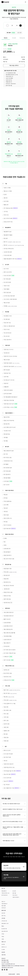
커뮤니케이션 (15, 895)
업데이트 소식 (4, 946)
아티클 (3, 933)
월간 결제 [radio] (19, 32)
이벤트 (3, 939)
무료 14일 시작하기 (14, 65)
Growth (14, 38)
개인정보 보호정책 (11, 974)
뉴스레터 (3, 949)
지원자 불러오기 (4, 903)
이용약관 (18, 974)
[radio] (11, 32)
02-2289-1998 (5, 962)
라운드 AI (3, 901)
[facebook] (4, 969)
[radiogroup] (14, 33)
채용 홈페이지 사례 (5, 923)
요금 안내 (3, 913)
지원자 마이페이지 (16, 897)
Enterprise (22, 38)
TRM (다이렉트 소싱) (5, 893)
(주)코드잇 (3, 958)
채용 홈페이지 (4, 891)
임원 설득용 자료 (5, 931)
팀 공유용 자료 (4, 928)
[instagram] (2, 969)
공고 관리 (14, 891)
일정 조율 (14, 893)
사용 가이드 (4, 954)
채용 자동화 (4, 905)
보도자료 (3, 944)
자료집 (3, 936)
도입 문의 (3, 952)
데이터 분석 (4, 907)
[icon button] (25, 2)
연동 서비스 (4, 915)
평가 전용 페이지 (5, 895)
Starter (5, 38)
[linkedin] (7, 969)
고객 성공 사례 (4, 920)
